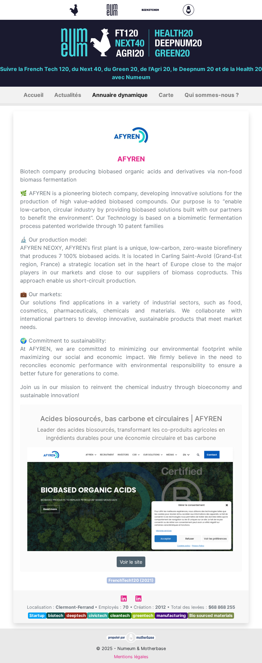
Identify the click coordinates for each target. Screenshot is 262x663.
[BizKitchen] (151, 9)
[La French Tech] (75, 9)
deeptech (76, 615)
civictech (98, 615)
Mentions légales (131, 656)
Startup (37, 615)
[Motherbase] (188, 9)
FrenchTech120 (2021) (131, 580)
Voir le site (131, 562)
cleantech (120, 615)
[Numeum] (113, 9)
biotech (55, 615)
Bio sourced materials (211, 615)
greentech (143, 615)
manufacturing (171, 615)
